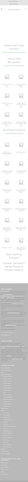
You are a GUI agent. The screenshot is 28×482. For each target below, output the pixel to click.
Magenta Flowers (7, 430)
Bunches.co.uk (6, 435)
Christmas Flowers (7, 381)
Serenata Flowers (7, 446)
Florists (3, 410)
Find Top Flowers (5, 291)
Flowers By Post (5, 451)
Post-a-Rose (6, 412)
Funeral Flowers (7, 401)
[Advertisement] (14, 28)
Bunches (3, 346)
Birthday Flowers (7, 385)
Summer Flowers (7, 390)
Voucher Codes (4, 469)
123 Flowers (6, 424)
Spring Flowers (6, 406)
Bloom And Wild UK (7, 433)
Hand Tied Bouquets (6, 370)
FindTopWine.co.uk (5, 335)
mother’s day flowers (6, 296)
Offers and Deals (5, 467)
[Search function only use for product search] (26, 9)
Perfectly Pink (7, 247)
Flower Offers (4, 465)
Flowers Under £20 (5, 367)
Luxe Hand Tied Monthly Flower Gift (21, 123)
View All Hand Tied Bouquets (14, 65)
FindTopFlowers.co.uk (10, 325)
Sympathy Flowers (7, 403)
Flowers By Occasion (6, 374)
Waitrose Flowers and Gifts (9, 426)
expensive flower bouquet (14, 312)
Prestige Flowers (7, 419)
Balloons (3, 449)
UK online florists (7, 294)
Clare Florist (6, 440)
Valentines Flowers (7, 376)
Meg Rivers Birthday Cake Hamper (7, 229)
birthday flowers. (11, 297)
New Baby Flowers (7, 388)
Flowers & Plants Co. (8, 437)
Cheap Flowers (4, 408)
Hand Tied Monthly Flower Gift (7, 123)
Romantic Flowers (7, 378)
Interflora (8, 346)
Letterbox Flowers (5, 453)
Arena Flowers (6, 415)
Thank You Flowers (7, 394)
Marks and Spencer (15, 346)
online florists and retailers (18, 303)
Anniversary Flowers (8, 397)
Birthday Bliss (21, 152)
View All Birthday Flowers (14, 133)
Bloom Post (6, 442)
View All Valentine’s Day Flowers (14, 52)
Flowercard (5, 428)
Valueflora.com (6, 417)
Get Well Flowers (7, 383)
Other (4, 392)
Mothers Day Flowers (8, 399)
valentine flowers (15, 296)
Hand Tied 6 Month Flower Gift (21, 104)
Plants (2, 372)
